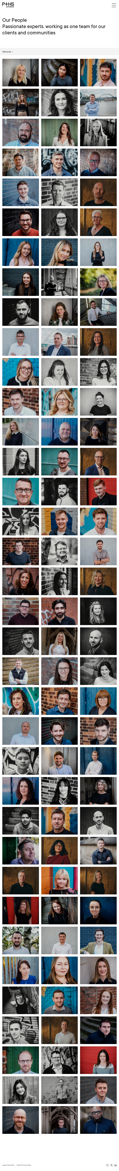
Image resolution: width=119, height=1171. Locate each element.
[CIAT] (32, 1159)
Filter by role (6, 52)
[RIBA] (11, 1159)
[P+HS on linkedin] (115, 1165)
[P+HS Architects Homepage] (8, 4)
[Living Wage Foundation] (53, 1159)
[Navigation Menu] (114, 5)
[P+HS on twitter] (111, 1165)
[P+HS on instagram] (107, 1165)
